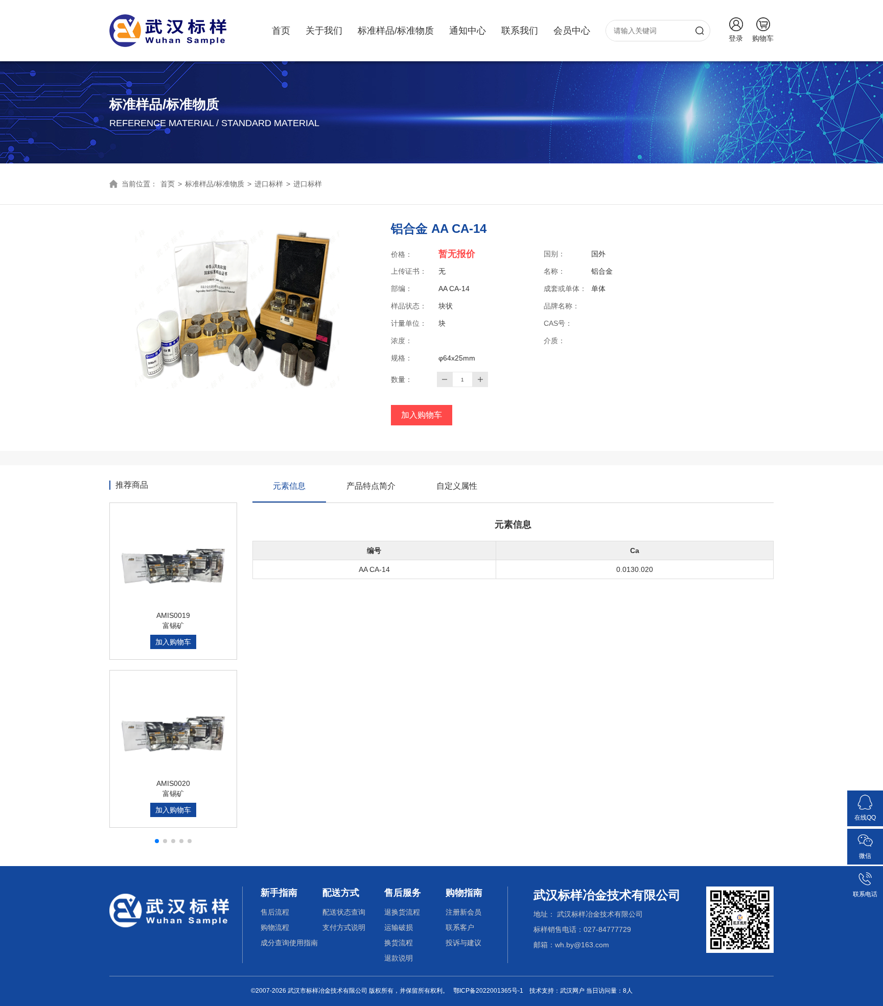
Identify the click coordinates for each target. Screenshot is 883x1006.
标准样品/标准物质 (396, 31)
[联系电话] (865, 874)
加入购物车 (421, 415)
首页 (281, 31)
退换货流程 (402, 912)
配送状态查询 (343, 912)
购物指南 (464, 893)
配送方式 (340, 893)
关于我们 (324, 31)
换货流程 (398, 943)
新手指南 (279, 893)
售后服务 (402, 893)
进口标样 (268, 184)
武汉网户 (572, 990)
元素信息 (289, 486)
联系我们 (519, 31)
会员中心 (571, 31)
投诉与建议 (463, 943)
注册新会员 (463, 912)
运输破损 (398, 927)
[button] (157, 841)
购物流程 (275, 927)
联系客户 (460, 927)
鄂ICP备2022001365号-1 (488, 990)
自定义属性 (456, 486)
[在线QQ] (865, 798)
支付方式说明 (343, 927)
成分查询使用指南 (289, 943)
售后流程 (275, 912)
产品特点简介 (371, 486)
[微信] (865, 836)
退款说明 (398, 958)
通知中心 (467, 31)
